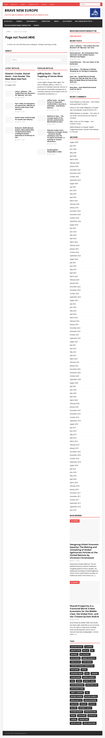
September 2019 (75, 421)
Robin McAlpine (90, 712)
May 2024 (73, 235)
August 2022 (74, 300)
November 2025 (75, 173)
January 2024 (74, 249)
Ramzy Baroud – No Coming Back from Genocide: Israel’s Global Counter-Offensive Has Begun (84, 55)
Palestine (74, 704)
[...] (56, 94)
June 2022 (73, 307)
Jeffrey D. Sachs (89, 681)
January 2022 (74, 324)
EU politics (8, 21)
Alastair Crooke (76, 647)
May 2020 (73, 393)
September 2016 (75, 507)
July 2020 (73, 386)
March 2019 (74, 441)
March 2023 (74, 276)
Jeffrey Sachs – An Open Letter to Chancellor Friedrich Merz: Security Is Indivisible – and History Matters (56, 104)
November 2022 (75, 290)
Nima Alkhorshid (90, 700)
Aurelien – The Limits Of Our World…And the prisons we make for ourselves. (84, 115)
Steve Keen (82, 715)
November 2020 (75, 373)
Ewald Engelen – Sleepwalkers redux (54, 151)
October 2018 (74, 458)
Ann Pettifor (75, 650)
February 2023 (74, 280)
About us (13, 4)
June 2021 (73, 348)
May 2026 (73, 153)
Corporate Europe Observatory (82, 666)
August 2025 (74, 183)
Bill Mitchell (85, 654)
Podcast (83, 704)
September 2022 (75, 297)
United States (76, 723)
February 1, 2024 (44, 79)
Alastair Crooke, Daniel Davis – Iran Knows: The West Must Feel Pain (17, 76)
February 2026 (74, 163)
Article (85, 650)
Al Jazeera (88, 647)
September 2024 (75, 221)
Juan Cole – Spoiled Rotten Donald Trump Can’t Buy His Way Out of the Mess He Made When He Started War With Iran (83, 79)
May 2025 (73, 194)
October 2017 (74, 500)
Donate (23, 4)
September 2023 (75, 256)
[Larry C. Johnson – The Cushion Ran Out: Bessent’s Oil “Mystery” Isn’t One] (9, 93)
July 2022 (73, 304)
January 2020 (74, 407)
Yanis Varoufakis (89, 723)
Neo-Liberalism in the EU (83, 21)
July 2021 (73, 345)
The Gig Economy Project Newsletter (17, 25)
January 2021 (74, 366)
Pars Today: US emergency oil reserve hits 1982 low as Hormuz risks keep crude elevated (25, 106)
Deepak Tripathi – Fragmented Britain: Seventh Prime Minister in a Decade (84, 129)
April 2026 (73, 156)
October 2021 (74, 335)
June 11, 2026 (75, 561)
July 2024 (73, 228)
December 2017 (75, 493)
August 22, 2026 (11, 82)
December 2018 (75, 452)
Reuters (73, 708)
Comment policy (33, 4)
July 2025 (73, 187)
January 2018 (74, 489)
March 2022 (74, 318)
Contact (44, 4)
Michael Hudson (76, 696)
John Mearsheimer (77, 685)
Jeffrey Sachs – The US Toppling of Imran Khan (50, 75)
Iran (72, 681)
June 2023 (73, 266)
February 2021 (74, 362)
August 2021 (74, 342)
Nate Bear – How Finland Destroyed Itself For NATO (83, 88)
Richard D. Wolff (85, 708)
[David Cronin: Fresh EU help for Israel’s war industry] (9, 120)
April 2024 (73, 238)
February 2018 (74, 486)
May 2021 (73, 352)
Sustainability (31, 21)
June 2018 (73, 472)
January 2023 (74, 283)
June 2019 (73, 431)
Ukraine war (83, 719)
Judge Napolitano (77, 689)
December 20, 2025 (54, 110)
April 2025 (73, 197)
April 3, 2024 (52, 154)
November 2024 (75, 214)
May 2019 (73, 434)
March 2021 (74, 359)
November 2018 (75, 455)
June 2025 (73, 190)
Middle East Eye (76, 700)
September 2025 (75, 180)
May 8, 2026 (75, 619)
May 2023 (73, 269)
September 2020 (75, 379)
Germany (95, 673)
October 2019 (74, 417)
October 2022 (74, 294)
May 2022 (73, 311)
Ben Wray (74, 654)
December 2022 (75, 287)
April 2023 (73, 273)
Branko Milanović (88, 658)
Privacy (52, 4)
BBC (92, 650)
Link (87, 693)
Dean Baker (75, 670)
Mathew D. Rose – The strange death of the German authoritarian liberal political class (55, 119)
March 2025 (74, 201)
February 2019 (74, 445)
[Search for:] (90, 4)
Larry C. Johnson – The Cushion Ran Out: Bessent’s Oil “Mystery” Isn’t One (25, 93)
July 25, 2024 (52, 124)
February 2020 (74, 403)
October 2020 (74, 376)
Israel (79, 681)
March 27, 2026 (53, 144)
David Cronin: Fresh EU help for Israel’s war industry (25, 118)
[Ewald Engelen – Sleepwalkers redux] (41, 152)
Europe (84, 670)
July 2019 (73, 428)
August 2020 (74, 383)
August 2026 (74, 142)
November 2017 (75, 496)
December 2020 (75, 369)
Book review (75, 658)
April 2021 (73, 355)
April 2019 (73, 438)
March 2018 (74, 483)
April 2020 (73, 397)
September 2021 (75, 338)
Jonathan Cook (91, 685)
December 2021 (75, 328)
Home (6, 4)
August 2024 (74, 225)
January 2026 (74, 166)
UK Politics (92, 715)
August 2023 (74, 259)
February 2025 (74, 204)
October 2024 (74, 218)
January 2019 (74, 448)
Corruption (45, 21)
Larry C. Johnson (77, 693)
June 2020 (73, 390)
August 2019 (74, 424)
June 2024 (73, 232)
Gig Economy (67, 21)
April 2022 (73, 314)
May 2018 (73, 476)
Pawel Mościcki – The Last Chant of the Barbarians (84, 63)
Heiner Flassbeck (89, 677)
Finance (19, 21)
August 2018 (74, 465)
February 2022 (74, 321)
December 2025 (75, 170)
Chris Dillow (75, 662)
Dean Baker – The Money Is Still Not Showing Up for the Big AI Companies (83, 70)
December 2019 (75, 410)
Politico (92, 704)
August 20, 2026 (75, 84)
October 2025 (74, 177)
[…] (94, 575)
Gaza (87, 673)
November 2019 (75, 414)
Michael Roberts (91, 696)
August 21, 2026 (20, 111)
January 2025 (74, 208)
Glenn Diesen (75, 677)
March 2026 (74, 159)
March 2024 (74, 242)
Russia (73, 715)
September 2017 (75, 503)
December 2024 (75, 211)
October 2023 (74, 252)
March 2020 (74, 400)
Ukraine (73, 719)
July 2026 (73, 146)
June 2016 (73, 510)
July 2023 (73, 263)
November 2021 (75, 331)
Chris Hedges (87, 662)
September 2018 (75, 462)
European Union (76, 673)
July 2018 (73, 469)
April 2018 (73, 479)
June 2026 (73, 149)
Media (56, 21)
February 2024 (74, 245)
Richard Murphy (76, 712)
